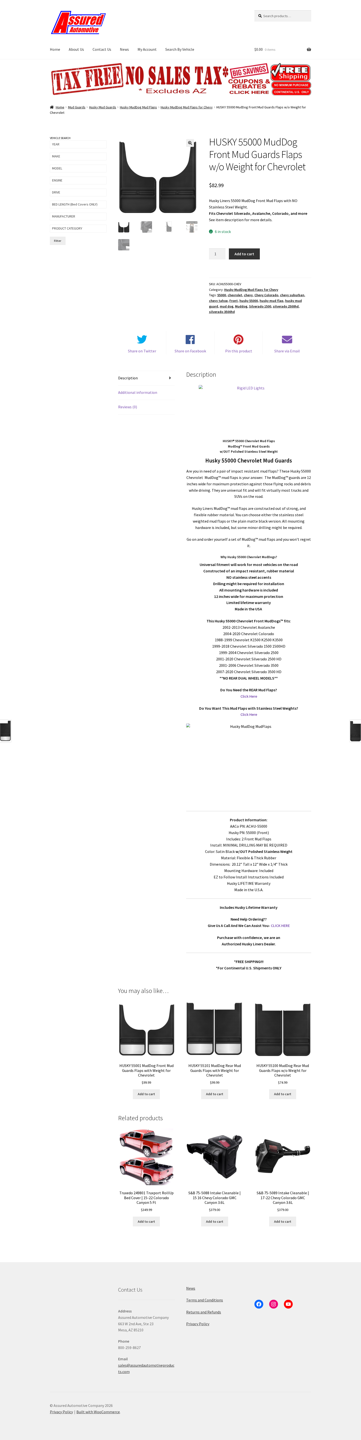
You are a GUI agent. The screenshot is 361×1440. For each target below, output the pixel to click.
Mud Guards (76, 107)
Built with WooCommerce (98, 1411)
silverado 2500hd (286, 306)
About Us (76, 49)
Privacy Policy (197, 1323)
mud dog (226, 306)
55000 (221, 295)
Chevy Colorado (266, 295)
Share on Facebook (190, 350)
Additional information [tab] (137, 392)
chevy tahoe (218, 300)
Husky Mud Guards (102, 107)
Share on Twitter (142, 350)
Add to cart (244, 253)
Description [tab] (128, 377)
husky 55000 (248, 300)
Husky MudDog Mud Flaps (138, 107)
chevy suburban (292, 295)
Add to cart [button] (146, 1094)
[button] (190, 143)
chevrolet (235, 295)
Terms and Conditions (204, 1300)
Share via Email (287, 350)
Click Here (248, 696)
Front (233, 300)
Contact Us (102, 49)
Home (55, 49)
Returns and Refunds (203, 1312)
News (124, 49)
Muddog (241, 306)
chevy (248, 295)
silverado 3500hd (222, 311)
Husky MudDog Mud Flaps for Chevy (187, 107)
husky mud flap (271, 300)
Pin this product (238, 350)
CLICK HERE (280, 925)
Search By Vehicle (179, 49)
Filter (57, 241)
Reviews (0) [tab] (127, 406)
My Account (147, 49)
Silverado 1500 (260, 306)
